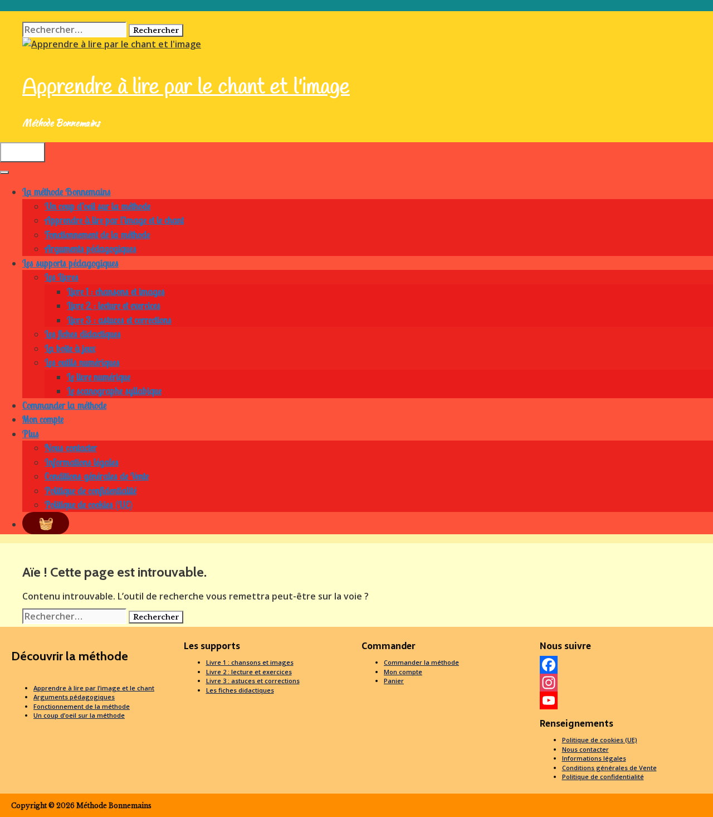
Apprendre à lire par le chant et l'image (186, 87)
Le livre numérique (98, 377)
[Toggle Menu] (4, 172)
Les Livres (62, 277)
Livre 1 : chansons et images (116, 291)
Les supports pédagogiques (70, 263)
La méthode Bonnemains (66, 191)
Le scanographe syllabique (114, 391)
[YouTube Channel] (624, 700)
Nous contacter (71, 447)
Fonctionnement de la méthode (97, 234)
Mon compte (43, 419)
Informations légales (82, 462)
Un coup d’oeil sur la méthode (97, 206)
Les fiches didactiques (83, 334)
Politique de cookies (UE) (89, 504)
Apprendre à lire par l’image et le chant (114, 220)
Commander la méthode (64, 405)
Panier (394, 680)
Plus (30, 433)
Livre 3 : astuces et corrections (119, 320)
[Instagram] (624, 683)
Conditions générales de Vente (97, 476)
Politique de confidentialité (90, 490)
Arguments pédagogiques (90, 248)
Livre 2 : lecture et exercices (113, 305)
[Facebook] (624, 665)
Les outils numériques (82, 362)
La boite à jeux (70, 348)
